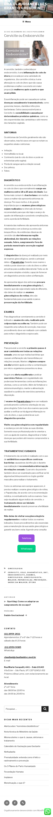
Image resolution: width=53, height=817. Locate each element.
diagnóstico (34, 572)
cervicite (13, 572)
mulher (12, 580)
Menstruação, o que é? (14, 783)
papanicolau (25, 580)
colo (23, 572)
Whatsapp (26, 548)
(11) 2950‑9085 (12, 647)
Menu (28, 21)
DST (46, 572)
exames (30, 575)
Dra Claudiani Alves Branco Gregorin (25, 6)
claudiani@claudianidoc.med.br (20, 657)
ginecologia (15, 577)
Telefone (26, 538)
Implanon (8, 777)
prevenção (40, 580)
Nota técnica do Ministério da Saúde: (21, 732)
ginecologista (33, 577)
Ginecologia (15, 568)
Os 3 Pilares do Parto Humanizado (20, 766)
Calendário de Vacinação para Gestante (22, 746)
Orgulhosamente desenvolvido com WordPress (25, 810)
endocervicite (16, 575)
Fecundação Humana (14, 772)
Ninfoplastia (9, 752)
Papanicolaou (23, 401)
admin (40, 32)
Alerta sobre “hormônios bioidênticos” (21, 726)
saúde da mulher (18, 582)
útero (32, 582)
